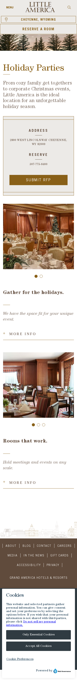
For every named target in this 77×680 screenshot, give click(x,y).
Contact (44, 546)
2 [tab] (41, 276)
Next (69, 237)
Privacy (53, 565)
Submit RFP (38, 180)
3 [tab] (43, 424)
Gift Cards (59, 555)
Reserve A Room (38, 29)
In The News (33, 555)
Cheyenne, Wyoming (38, 19)
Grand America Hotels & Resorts (39, 578)
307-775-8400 (38, 164)
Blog (26, 546)
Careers (64, 546)
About (11, 546)
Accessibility (29, 565)
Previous (8, 237)
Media (12, 555)
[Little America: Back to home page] (40, 11)
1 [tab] (36, 276)
